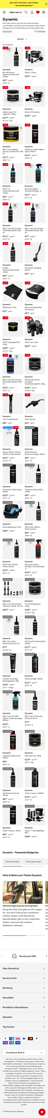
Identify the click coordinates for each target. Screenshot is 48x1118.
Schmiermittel (12, 861)
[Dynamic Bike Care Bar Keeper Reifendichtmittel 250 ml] (13, 212)
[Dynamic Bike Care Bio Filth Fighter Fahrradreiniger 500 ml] (13, 700)
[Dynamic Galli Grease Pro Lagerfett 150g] (13, 96)
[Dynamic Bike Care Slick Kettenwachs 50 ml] (13, 625)
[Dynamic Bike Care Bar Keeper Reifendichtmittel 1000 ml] (13, 364)
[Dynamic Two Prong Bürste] (13, 403)
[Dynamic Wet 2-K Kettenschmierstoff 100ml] (13, 173)
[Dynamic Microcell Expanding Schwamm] (35, 291)
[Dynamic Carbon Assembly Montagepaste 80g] (13, 663)
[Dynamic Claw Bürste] (35, 403)
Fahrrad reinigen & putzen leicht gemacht (20, 906)
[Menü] (4, 12)
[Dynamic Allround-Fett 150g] (35, 740)
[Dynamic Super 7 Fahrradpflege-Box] (35, 815)
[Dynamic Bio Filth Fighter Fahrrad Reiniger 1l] (35, 173)
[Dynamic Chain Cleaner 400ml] (13, 815)
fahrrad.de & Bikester (16, 1111)
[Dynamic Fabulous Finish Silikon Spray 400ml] (35, 134)
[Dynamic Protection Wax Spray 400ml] (13, 474)
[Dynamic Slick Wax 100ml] (35, 511)
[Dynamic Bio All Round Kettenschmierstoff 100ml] (13, 57)
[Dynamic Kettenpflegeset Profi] (13, 511)
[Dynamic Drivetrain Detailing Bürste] (35, 252)
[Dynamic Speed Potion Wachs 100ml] (13, 436)
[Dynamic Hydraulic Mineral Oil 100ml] (13, 740)
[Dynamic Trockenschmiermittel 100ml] (35, 474)
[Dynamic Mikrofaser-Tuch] (13, 291)
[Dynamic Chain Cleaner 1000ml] (35, 777)
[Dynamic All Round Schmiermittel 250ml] (35, 625)
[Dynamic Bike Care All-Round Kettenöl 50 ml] (35, 700)
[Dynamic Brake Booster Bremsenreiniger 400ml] (35, 436)
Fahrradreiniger (33, 861)
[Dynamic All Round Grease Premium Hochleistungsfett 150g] (35, 364)
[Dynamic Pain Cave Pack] (35, 326)
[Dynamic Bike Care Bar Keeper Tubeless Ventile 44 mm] (13, 588)
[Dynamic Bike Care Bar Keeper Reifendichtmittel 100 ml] (35, 212)
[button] (38, 12)
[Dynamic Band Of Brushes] (35, 96)
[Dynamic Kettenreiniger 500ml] (35, 663)
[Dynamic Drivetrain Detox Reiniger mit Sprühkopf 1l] (35, 549)
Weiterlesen (7, 31)
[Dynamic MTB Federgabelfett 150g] (13, 326)
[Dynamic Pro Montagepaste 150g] (35, 588)
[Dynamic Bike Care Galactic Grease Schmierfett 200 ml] (13, 134)
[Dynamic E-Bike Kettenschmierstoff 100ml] (13, 252)
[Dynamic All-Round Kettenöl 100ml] (13, 777)
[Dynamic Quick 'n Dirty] (35, 57)
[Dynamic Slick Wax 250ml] (13, 549)
